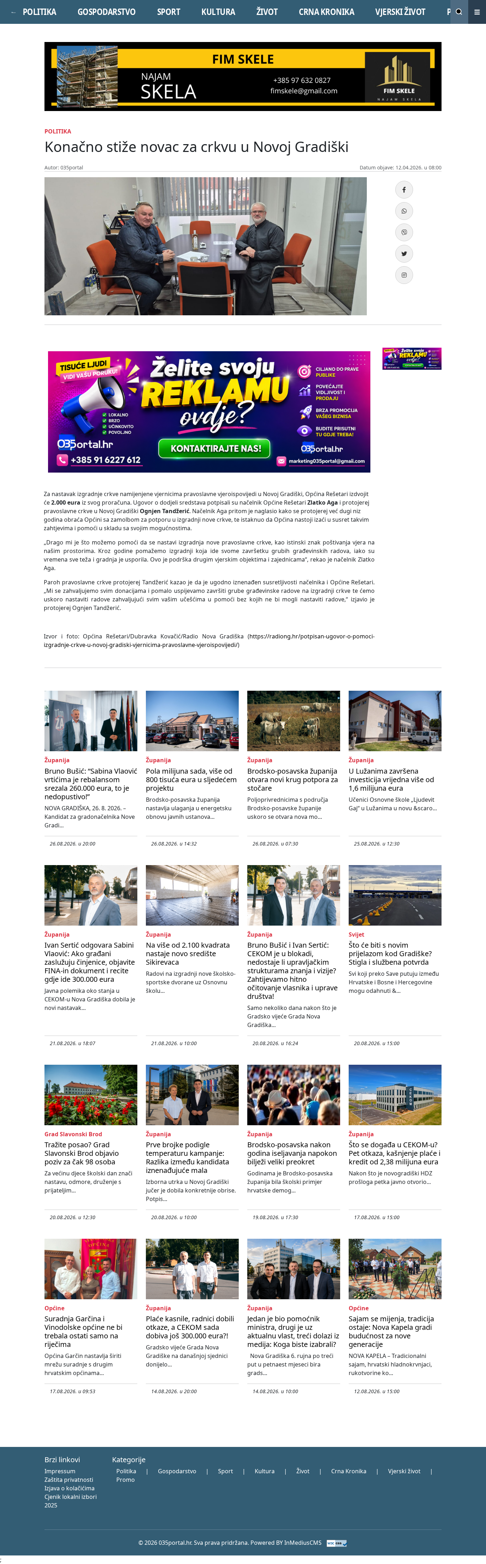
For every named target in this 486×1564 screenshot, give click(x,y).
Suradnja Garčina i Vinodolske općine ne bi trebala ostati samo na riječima (83, 1331)
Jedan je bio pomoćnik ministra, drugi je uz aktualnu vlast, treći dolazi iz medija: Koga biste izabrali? (293, 1331)
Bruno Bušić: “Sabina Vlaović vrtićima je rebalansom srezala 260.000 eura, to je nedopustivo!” (90, 783)
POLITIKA (39, 12)
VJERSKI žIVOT (400, 12)
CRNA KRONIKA (326, 12)
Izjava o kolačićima (69, 1488)
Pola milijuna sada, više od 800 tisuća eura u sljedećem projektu (191, 779)
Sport (225, 1471)
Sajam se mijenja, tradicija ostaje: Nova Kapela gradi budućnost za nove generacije (391, 1331)
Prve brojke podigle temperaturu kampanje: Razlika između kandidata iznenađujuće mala (187, 1157)
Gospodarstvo (177, 1471)
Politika (126, 1471)
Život (303, 1471)
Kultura (265, 1471)
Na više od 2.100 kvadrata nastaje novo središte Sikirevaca (188, 953)
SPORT (168, 12)
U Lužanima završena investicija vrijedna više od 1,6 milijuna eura (391, 779)
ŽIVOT (267, 12)
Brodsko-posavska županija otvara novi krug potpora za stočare (292, 779)
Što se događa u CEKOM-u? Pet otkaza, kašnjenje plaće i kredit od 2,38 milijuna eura (394, 1153)
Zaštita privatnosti (68, 1480)
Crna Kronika (348, 1471)
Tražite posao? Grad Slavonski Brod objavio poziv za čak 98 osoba (81, 1153)
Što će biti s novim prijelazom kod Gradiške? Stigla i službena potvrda (390, 953)
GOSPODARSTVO (107, 12)
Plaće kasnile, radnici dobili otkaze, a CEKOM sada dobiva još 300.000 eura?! (190, 1327)
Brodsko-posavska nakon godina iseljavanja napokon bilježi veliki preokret (292, 1153)
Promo (125, 1480)
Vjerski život (404, 1471)
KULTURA (218, 12)
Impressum (59, 1471)
